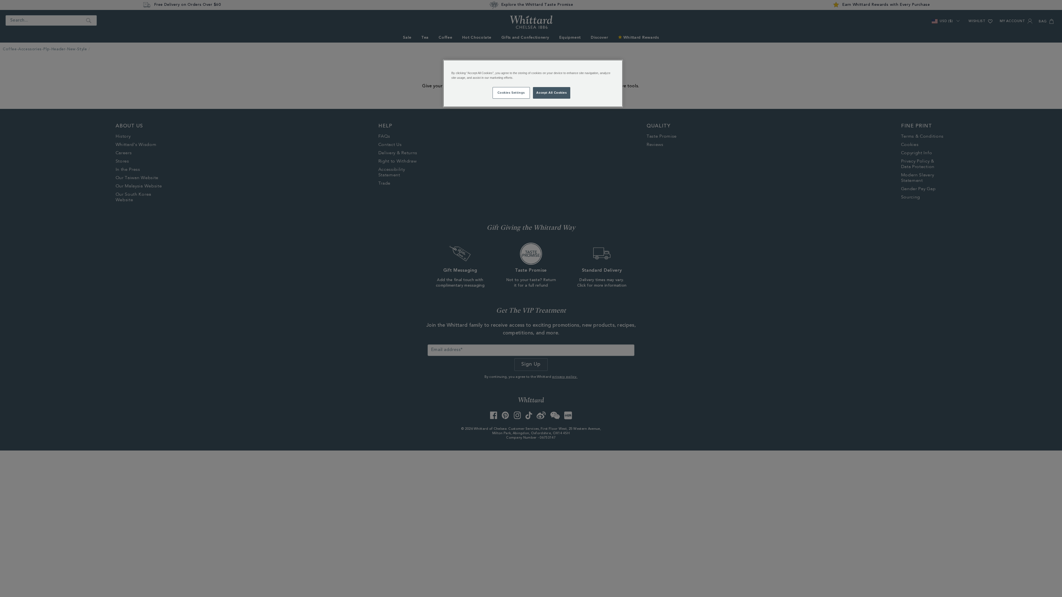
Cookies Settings (511, 92)
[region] (533, 83)
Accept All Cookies (551, 92)
